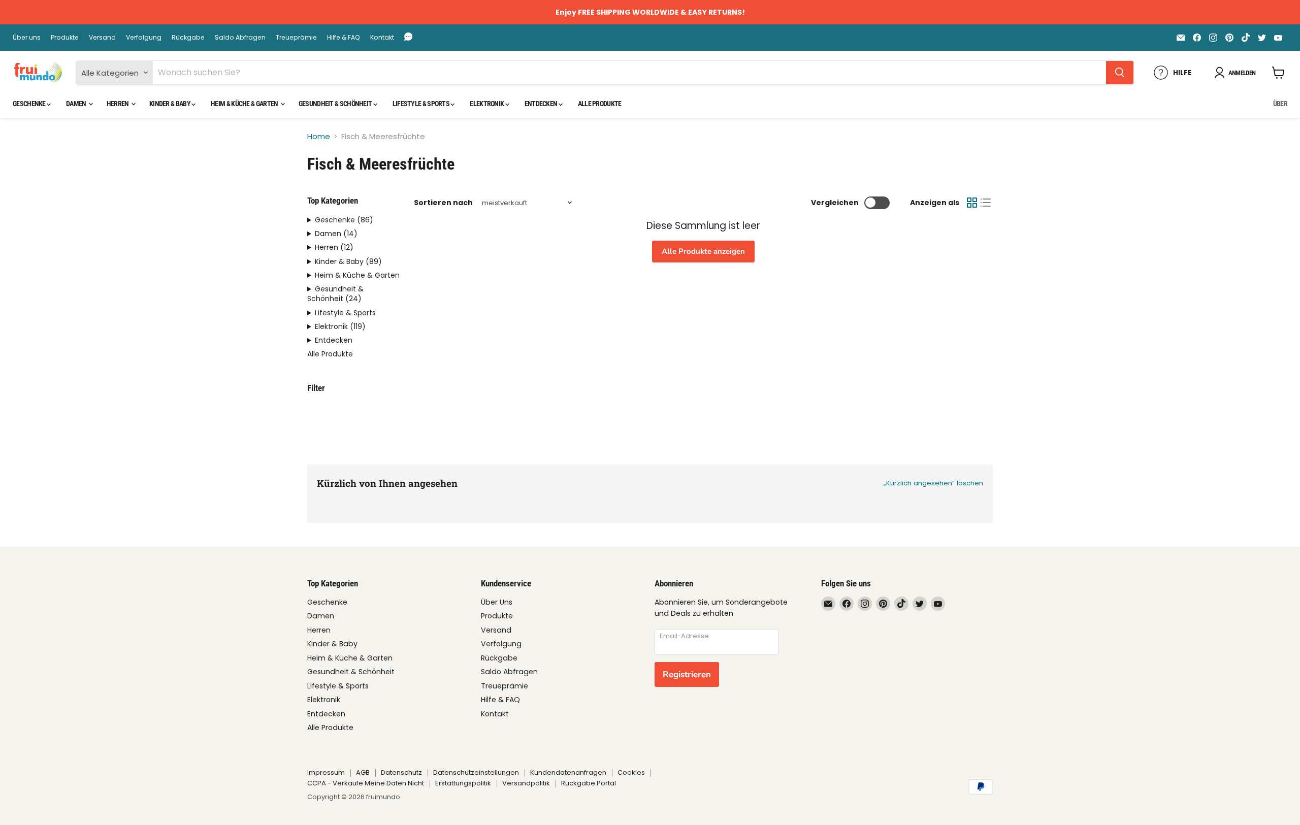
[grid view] (972, 203)
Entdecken (542, 104)
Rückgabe (188, 37)
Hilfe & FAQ (343, 37)
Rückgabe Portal (588, 783)
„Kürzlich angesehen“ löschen (933, 483)
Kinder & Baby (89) (348, 262)
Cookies (631, 772)
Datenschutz (401, 772)
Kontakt (382, 37)
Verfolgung (143, 37)
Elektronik (487, 104)
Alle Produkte (600, 104)
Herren (118, 104)
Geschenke (30, 104)
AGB (363, 772)
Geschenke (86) (344, 220)
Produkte (65, 37)
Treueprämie (296, 37)
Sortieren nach (443, 203)
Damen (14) (336, 234)
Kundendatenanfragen (568, 772)
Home (318, 136)
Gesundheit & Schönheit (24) (335, 294)
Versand (102, 37)
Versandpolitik (526, 783)
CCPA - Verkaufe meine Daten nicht (365, 783)
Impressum (326, 772)
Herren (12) (334, 247)
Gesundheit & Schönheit (336, 104)
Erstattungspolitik (463, 783)
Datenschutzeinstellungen (476, 772)
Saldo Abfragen (240, 37)
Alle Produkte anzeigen (703, 251)
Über (1280, 104)
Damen (76, 104)
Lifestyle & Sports (422, 104)
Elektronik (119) (340, 327)
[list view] (986, 203)
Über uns (27, 37)
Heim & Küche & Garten (245, 104)
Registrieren (687, 674)
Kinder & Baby (170, 104)
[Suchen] (1119, 72)
